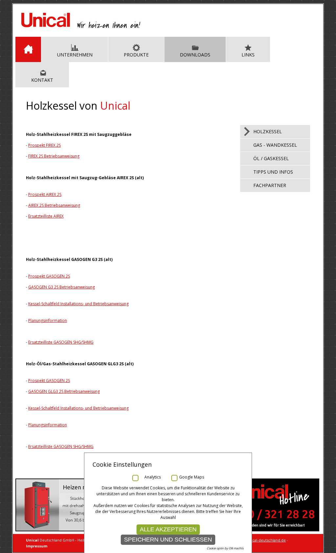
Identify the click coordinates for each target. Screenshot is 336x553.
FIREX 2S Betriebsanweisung (53, 156)
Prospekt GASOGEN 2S (49, 276)
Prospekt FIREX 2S (44, 145)
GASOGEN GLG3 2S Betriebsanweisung (64, 391)
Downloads (195, 55)
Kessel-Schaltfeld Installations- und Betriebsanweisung (78, 304)
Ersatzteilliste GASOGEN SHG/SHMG (61, 342)
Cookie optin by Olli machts (225, 548)
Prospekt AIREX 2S (44, 194)
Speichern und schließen (168, 539)
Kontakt (42, 80)
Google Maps (191, 477)
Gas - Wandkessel (275, 145)
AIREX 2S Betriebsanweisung (54, 205)
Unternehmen (75, 55)
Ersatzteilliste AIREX (46, 216)
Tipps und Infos (273, 172)
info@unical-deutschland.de (261, 540)
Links (248, 55)
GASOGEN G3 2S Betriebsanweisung (61, 287)
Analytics (152, 477)
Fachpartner (269, 185)
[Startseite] (81, 27)
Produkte (136, 55)
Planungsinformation (47, 320)
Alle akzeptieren (168, 529)
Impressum (36, 545)
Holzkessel (267, 131)
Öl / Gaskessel (271, 158)
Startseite (28, 49)
